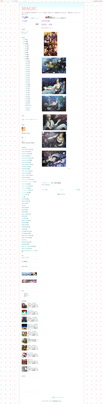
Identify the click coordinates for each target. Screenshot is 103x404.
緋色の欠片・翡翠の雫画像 (27, 246)
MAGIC (29, 8)
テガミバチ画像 (25, 188)
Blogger (59, 401)
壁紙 (29, 338)
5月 (25, 58)
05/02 (27, 110)
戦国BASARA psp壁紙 (27, 235)
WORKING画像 (25, 177)
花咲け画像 (24, 203)
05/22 (27, 77)
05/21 (27, 79)
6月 (25, 56)
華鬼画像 (24, 209)
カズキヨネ (30, 310)
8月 (25, 52)
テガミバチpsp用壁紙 (26, 186)
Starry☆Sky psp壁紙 (26, 171)
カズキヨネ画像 (25, 183)
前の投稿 (78, 189)
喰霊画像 (24, 216)
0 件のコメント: (46, 182)
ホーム (61, 189)
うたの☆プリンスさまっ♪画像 (28, 181)
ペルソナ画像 (25, 194)
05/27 (27, 67)
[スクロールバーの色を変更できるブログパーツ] (58, 397)
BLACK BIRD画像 (26, 151)
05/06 (27, 100)
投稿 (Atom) (62, 194)
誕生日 (23, 239)
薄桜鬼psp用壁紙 (25, 242)
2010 (24, 43)
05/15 (27, 86)
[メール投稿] (52, 182)
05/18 (27, 81)
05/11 (27, 94)
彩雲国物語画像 (25, 226)
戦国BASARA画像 (26, 237)
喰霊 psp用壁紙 (25, 214)
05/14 (27, 88)
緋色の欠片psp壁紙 (26, 248)
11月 (26, 46)
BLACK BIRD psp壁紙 (26, 149)
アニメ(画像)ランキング (33, 18)
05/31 (27, 60)
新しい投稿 (44, 189)
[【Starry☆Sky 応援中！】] (29, 282)
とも (23, 141)
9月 (25, 50)
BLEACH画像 (25, 155)
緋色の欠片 (30, 359)
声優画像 (24, 229)
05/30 (27, 62)
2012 (24, 39)
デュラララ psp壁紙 (26, 190)
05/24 (27, 73)
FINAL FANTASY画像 (26, 164)
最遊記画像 (24, 224)
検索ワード (26, 296)
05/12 (27, 92)
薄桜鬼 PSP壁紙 (32, 303)
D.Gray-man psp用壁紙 (27, 158)
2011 (24, 41)
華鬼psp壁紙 (24, 207)
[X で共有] (57, 183)
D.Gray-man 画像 (25, 160)
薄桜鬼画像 (47, 184)
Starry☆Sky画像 (25, 173)
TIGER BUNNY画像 (26, 175)
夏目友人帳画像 (25, 201)
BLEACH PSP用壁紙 (33, 324)
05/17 (27, 83)
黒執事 (29, 366)
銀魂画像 (24, 211)
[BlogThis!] (56, 183)
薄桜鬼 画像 (46, 25)
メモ (23, 196)
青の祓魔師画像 (25, 233)
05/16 (27, 84)
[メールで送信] (54, 183)
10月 (26, 48)
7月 (25, 54)
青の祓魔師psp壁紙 (26, 231)
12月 (26, 45)
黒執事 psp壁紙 (25, 220)
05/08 (27, 96)
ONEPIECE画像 (25, 166)
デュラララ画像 (25, 192)
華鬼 (23, 205)
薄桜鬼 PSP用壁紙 (32, 317)
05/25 (27, 71)
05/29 (27, 63)
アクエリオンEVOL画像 (27, 179)
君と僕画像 (24, 218)
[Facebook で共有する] (58, 183)
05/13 (27, 90)
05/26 (27, 69)
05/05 (27, 102)
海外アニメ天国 (25, 257)
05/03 (27, 108)
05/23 (27, 75)
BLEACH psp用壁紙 (26, 153)
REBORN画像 (25, 168)
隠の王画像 (24, 199)
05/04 (27, 103)
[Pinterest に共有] (60, 183)
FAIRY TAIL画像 (25, 162)
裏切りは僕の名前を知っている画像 (29, 250)
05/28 (27, 65)
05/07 (27, 98)
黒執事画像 (24, 222)
